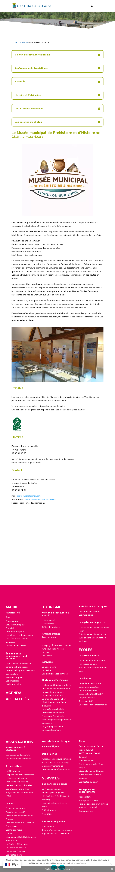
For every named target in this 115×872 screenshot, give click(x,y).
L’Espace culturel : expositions (20, 774)
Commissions (12, 621)
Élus (8, 617)
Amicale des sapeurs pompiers (56, 758)
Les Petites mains (14, 854)
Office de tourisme (51, 627)
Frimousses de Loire (88, 664)
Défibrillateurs (49, 810)
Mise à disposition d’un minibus (93, 803)
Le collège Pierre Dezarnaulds (93, 704)
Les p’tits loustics (87, 697)
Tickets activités (86, 701)
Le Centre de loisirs (88, 690)
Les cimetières (12, 680)
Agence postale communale (55, 833)
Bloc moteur (11, 826)
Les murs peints (86, 614)
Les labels (47, 655)
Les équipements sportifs (18, 755)
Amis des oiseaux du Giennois (20, 822)
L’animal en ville (13, 684)
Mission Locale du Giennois (91, 771)
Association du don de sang (55, 762)
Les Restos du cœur (88, 781)
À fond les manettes (15, 808)
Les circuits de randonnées (55, 673)
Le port (45, 652)
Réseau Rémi (85, 796)
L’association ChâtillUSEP (91, 694)
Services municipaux (15, 624)
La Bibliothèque (13, 771)
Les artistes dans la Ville (17, 789)
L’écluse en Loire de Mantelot (56, 688)
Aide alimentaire (86, 760)
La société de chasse (16, 847)
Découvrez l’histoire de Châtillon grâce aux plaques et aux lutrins (56, 719)
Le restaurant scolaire (89, 687)
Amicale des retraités (16, 812)
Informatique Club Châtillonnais (21, 837)
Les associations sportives (18, 758)
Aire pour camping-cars (53, 648)
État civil (10, 628)
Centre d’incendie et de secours (57, 830)
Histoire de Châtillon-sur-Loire (56, 685)
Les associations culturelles (19, 785)
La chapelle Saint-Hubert (54, 699)
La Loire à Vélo (49, 667)
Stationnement (86, 811)
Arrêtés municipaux (15, 631)
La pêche (46, 670)
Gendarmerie (48, 826)
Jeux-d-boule (12, 840)
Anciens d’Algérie (50, 746)
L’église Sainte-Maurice (53, 692)
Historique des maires (16, 645)
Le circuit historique (51, 730)
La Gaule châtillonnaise (17, 844)
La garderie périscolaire (90, 683)
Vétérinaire (47, 813)
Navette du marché (88, 807)
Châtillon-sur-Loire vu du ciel (92, 634)
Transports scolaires (88, 800)
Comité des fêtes (14, 829)
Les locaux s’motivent (16, 851)
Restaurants (48, 623)
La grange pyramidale (52, 726)
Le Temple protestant (52, 695)
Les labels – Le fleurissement (20, 635)
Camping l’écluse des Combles (56, 645)
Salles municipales (15, 677)
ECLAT (9, 833)
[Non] (111, 864)
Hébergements (49, 620)
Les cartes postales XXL (90, 611)
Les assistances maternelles (92, 660)
